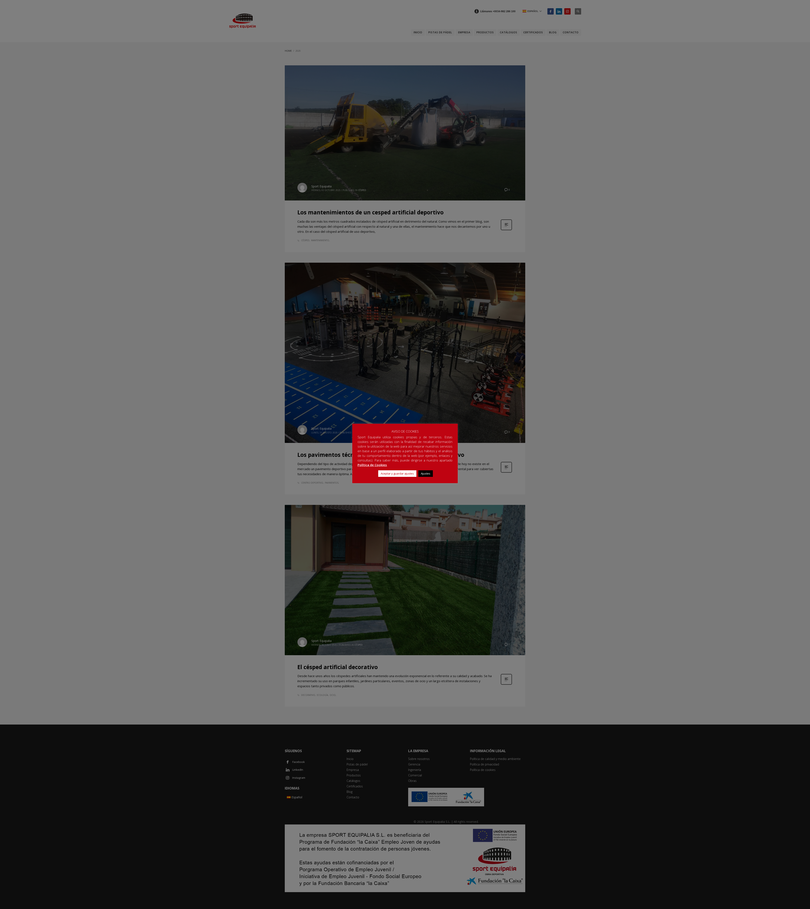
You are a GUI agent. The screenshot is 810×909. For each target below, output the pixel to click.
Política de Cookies (372, 465)
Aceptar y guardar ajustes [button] (397, 473)
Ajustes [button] (425, 473)
